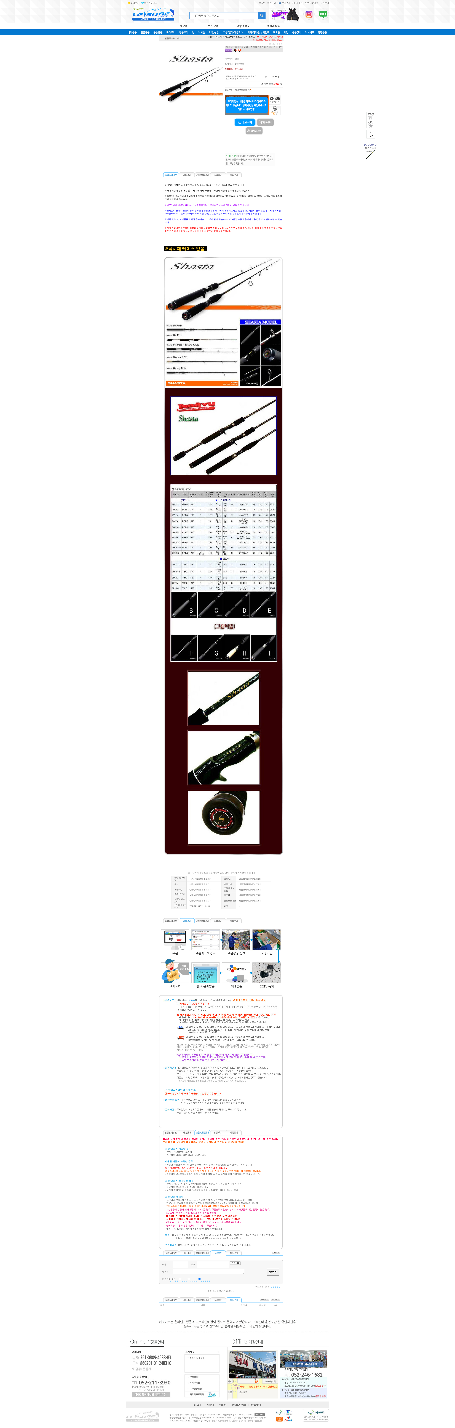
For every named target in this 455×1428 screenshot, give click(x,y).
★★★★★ (205, 1281)
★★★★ (194, 1281)
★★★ (184, 1281)
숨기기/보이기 (370, 145)
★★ (176, 1281)
